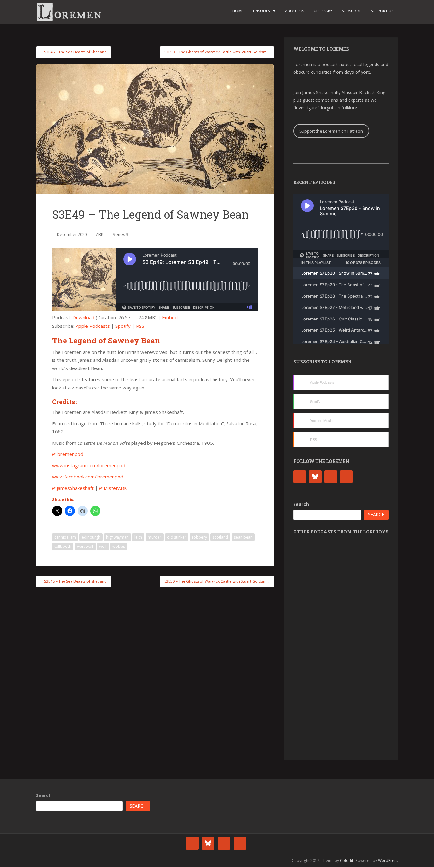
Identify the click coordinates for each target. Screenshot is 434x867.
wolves (118, 546)
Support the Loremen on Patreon (331, 131)
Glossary (323, 11)
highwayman (117, 537)
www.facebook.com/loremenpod (87, 476)
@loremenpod (67, 454)
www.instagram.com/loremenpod (88, 465)
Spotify (123, 326)
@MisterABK (113, 488)
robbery (199, 537)
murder (154, 537)
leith (138, 537)
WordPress (388, 860)
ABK (100, 234)
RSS (140, 326)
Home (237, 11)
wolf (103, 546)
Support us (382, 11)
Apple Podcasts (93, 326)
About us (294, 11)
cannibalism (65, 537)
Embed (170, 317)
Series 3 (120, 234)
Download (83, 317)
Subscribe (351, 11)
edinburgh (91, 537)
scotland (220, 537)
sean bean (243, 537)
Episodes (261, 11)
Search (301, 504)
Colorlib (347, 860)
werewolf (85, 546)
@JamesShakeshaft (73, 488)
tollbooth (62, 546)
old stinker (176, 537)
